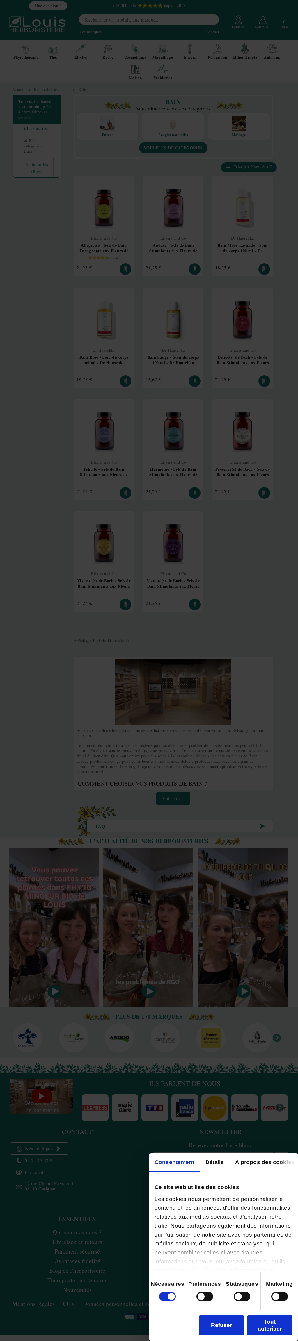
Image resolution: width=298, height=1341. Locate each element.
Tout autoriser (270, 1325)
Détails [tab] (214, 1162)
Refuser (221, 1325)
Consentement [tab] (174, 1162)
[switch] (204, 1296)
